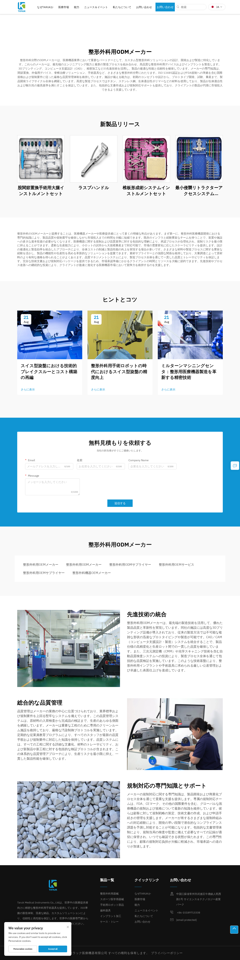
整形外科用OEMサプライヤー (44, 573)
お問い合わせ (144, 7)
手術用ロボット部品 (112, 904)
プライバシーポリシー (167, 953)
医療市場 (63, 7)
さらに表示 (28, 389)
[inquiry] (235, 465)
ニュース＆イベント (96, 7)
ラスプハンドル (93, 187)
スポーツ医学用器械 (112, 899)
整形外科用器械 (109, 893)
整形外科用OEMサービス (176, 565)
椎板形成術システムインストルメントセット (146, 190)
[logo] (22, 6)
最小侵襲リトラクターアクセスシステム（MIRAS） (199, 190)
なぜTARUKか (45, 7)
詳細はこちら (41, 159)
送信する (120, 503)
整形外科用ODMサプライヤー (130, 565)
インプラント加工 (110, 916)
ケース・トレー (109, 921)
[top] (234, 930)
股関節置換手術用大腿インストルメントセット (41, 190)
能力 (76, 7)
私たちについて (122, 7)
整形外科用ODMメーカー (84, 565)
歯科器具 (105, 910)
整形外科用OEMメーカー (40, 565)
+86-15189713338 (188, 912)
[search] (178, 7)
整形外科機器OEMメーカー (91, 573)
